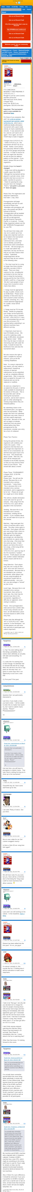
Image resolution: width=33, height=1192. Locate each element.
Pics (26, 6)
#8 (24, 908)
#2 (24, 692)
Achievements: (7, 79)
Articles (22, 6)
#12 (24, 1054)
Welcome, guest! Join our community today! (16, 45)
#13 (24, 1123)
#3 (24, 740)
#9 (24, 940)
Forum (8, 6)
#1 (24, 646)
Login (23, 9)
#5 (24, 806)
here (12, 113)
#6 (24, 836)
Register (29, 9)
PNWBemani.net (6, 50)
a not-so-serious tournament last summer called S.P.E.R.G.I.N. (14, 121)
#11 (24, 999)
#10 (24, 963)
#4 (24, 782)
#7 (24, 871)
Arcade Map (15, 6)
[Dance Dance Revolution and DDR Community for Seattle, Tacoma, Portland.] (2, 4)
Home (3, 6)
